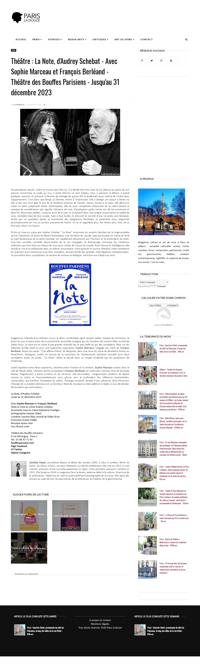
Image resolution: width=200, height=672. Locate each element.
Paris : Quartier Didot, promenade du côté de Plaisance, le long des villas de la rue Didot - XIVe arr (173, 348)
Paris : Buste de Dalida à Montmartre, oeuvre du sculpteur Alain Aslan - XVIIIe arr (173, 542)
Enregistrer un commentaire (26, 574)
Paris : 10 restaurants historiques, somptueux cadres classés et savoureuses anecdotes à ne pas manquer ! (173, 568)
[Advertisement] (132, 12)
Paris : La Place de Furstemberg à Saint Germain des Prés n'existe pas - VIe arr (174, 518)
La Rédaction (19, 105)
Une (13, 50)
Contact (146, 39)
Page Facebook (19, 446)
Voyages (54, 39)
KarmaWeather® (167, 325)
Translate (161, 286)
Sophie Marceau (84, 348)
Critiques (99, 39)
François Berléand (74, 371)
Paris (36, 39)
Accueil (21, 39)
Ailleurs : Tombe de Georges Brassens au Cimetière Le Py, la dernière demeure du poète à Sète (173, 372)
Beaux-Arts (76, 39)
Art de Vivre (123, 39)
